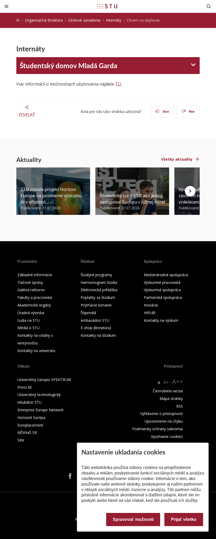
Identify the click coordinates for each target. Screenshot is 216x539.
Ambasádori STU (95, 320)
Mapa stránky (171, 398)
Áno (165, 111)
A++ (177, 381)
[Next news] (190, 191)
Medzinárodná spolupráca (166, 274)
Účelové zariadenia (84, 20)
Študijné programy (96, 274)
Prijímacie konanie (96, 305)
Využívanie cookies (167, 436)
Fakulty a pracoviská (34, 297)
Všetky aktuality (177, 159)
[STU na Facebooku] (70, 475)
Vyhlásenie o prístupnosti (161, 413)
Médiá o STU (28, 327)
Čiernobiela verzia (168, 390)
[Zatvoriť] (6, 6)
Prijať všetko (184, 519)
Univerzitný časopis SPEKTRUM (44, 379)
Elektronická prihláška (99, 289)
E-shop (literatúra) (96, 327)
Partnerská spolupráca (163, 297)
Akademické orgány (34, 305)
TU (118, 84)
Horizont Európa (31, 417)
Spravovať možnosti (133, 519)
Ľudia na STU (28, 320)
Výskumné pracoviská (162, 282)
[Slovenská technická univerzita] (107, 6)
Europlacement (30, 425)
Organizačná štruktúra (44, 20)
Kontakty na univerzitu (36, 350)
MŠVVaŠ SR (27, 432)
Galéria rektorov (31, 289)
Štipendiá (88, 312)
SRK (20, 440)
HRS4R (149, 312)
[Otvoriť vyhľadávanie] (208, 6)
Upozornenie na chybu (164, 421)
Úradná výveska (30, 312)
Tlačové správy (30, 282)
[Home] (17, 20)
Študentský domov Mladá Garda (68, 65)
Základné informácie (34, 274)
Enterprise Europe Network (40, 409)
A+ (166, 382)
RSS (179, 406)
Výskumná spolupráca (162, 289)
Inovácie (151, 305)
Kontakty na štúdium (98, 335)
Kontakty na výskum (161, 320)
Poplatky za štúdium (98, 297)
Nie (191, 111)
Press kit (24, 387)
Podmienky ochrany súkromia (157, 428)
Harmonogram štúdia (99, 282)
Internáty (113, 20)
